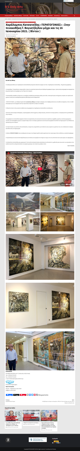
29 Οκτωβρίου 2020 (14, 34)
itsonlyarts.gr (57, 15)
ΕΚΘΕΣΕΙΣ (19, 22)
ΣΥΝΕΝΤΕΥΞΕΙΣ (15, 419)
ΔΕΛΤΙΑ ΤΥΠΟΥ (44, 419)
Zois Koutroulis (9, 427)
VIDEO (7, 22)
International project (27, 416)
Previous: (10, 400)
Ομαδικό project (26, 419)
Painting (46, 418)
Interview (14, 416)
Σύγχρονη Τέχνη (8, 419)
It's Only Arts (14, 7)
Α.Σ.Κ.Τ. (37, 15)
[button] (74, 16)
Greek (66, 0)
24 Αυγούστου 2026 (32, 424)
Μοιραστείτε (43, 395)
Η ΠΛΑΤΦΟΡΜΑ (44, 15)
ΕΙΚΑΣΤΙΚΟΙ (15, 22)
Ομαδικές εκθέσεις (18, 15)
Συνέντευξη (25, 15)
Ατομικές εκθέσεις (9, 15)
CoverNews (47, 449)
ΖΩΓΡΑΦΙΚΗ (24, 22)
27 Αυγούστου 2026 (15, 427)
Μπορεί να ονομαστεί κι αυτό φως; (31, 422)
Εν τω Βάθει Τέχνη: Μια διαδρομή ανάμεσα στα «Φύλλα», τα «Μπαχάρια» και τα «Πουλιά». (13, 424)
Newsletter (50, 15)
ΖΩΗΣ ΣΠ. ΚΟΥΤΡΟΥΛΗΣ (31, 22)
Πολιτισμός (32, 15)
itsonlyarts (8, 34)
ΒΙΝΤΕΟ (11, 22)
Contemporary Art (9, 416)
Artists (25, 415)
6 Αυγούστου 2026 (49, 430)
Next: (58, 401)
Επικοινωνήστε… (64, 15)
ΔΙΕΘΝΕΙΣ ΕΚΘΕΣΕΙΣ (27, 418)
